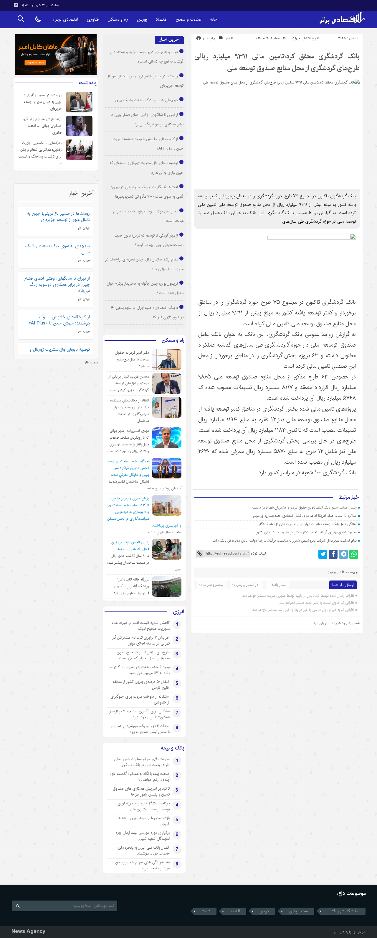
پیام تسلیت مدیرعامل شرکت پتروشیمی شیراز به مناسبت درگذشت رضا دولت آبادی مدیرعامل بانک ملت (285, 540)
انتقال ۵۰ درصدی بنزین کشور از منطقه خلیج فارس (141, 684)
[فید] (16, 5)
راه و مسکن (118, 19)
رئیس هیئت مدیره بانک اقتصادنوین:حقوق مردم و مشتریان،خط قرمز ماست (304, 507)
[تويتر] (322, 554)
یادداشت (88, 83)
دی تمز (339, 932)
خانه (213, 19)
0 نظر (229, 38)
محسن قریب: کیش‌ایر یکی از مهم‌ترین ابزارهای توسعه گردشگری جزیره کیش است (128, 383)
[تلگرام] (343, 554)
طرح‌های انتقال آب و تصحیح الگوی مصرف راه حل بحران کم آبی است (143, 655)
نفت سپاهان (298, 911)
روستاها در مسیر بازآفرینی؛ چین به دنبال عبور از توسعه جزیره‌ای (42, 101)
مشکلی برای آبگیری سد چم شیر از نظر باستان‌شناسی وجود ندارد (139, 714)
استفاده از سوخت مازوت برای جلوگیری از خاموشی (140, 699)
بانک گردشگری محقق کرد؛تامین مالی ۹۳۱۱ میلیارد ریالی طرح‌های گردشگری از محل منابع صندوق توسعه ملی (277, 62)
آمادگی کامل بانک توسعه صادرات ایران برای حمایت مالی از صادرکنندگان (307, 524)
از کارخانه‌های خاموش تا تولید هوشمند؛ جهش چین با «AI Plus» (59, 320)
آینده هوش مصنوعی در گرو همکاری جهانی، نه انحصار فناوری (42, 125)
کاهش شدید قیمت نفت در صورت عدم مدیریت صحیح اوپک (140, 625)
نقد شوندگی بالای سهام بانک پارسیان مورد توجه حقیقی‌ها (142, 865)
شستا (205, 911)
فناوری (93, 19)
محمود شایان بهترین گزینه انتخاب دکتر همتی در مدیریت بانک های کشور (306, 532)
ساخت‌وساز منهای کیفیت (163, 532)
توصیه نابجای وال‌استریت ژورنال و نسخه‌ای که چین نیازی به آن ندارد (59, 352)
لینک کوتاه (258, 553)
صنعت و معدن (188, 19)
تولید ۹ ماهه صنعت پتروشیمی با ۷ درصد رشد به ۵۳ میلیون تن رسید (139, 670)
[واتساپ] (353, 554)
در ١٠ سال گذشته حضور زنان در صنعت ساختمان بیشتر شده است (144, 562)
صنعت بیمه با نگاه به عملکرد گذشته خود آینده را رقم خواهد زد (140, 776)
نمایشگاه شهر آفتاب (343, 911)
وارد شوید (340, 623)
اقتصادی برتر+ (65, 19)
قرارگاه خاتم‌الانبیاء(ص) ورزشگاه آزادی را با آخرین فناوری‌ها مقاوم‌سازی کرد (131, 586)
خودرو (264, 911)
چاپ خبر (209, 38)
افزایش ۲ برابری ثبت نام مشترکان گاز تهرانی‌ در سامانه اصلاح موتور (141, 640)
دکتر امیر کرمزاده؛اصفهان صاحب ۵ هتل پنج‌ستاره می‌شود (132, 359)
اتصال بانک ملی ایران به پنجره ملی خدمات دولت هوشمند (144, 850)
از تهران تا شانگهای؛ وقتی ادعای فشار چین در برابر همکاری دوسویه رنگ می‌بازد (57, 284)
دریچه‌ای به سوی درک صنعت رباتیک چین (146, 100)
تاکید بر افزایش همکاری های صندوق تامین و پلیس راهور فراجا (141, 791)
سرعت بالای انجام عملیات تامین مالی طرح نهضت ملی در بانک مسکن (142, 762)
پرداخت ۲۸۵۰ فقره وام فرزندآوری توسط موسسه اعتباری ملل (144, 806)
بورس (142, 19)
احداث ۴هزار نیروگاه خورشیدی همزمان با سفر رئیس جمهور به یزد (140, 729)
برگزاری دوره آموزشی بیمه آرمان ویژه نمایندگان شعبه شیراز (143, 835)
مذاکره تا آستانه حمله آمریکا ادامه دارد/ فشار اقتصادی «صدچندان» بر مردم (305, 516)
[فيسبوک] (333, 554)
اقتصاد (161, 19)
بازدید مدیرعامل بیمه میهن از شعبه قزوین (144, 821)
